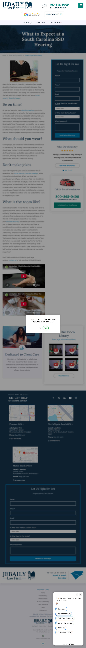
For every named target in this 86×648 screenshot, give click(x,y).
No (40, 328)
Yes (46, 328)
